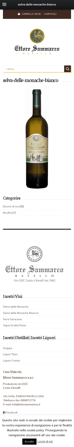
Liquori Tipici (10, 354)
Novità (7, 212)
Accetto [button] (29, 441)
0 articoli (50, 14)
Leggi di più (45, 441)
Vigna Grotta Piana (14, 325)
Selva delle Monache (15, 306)
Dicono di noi (11, 206)
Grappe (7, 348)
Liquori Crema (11, 360)
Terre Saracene (12, 319)
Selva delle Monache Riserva (20, 313)
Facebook (11, 412)
